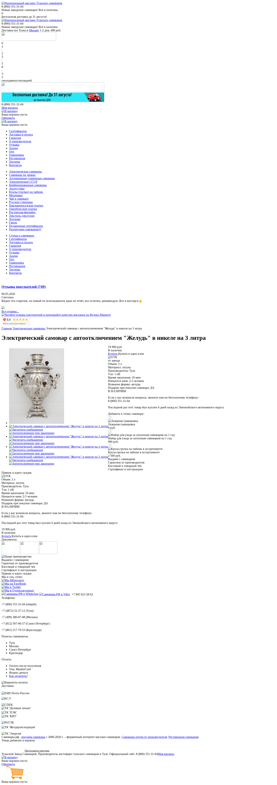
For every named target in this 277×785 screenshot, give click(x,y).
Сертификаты (18, 131)
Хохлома (14, 219)
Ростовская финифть (22, 212)
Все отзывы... (10, 311)
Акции (13, 148)
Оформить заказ (12, 750)
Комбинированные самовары (28, 185)
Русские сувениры (21, 202)
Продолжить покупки (37, 750)
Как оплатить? (18, 676)
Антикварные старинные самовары (32, 178)
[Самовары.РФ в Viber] (54, 594)
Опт (11, 151)
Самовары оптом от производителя (144, 737)
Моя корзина (10, 107)
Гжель (13, 222)
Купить (112, 353)
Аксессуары (16, 188)
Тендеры (14, 161)
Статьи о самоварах (21, 235)
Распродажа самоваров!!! (25, 229)
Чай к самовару (19, 198)
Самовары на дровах (22, 175)
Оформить (8, 118)
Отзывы (14, 144)
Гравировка (16, 155)
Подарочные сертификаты (26, 225)
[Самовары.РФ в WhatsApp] (20, 594)
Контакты (15, 165)
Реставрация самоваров (183, 737)
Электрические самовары (25, 171)
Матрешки (16, 195)
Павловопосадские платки (26, 205)
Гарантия (15, 138)
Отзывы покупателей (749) (24, 287)
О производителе (20, 141)
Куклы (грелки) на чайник (26, 192)
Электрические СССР (23, 181)
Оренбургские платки (23, 209)
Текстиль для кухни (21, 215)
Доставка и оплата (21, 134)
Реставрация (17, 158)
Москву (34, 30)
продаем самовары (33, 737)
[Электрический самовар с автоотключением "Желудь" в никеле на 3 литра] (36, 422)
